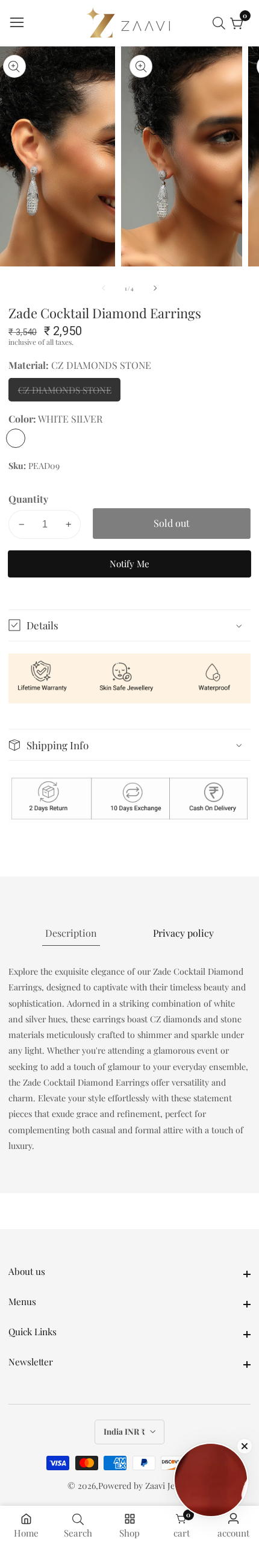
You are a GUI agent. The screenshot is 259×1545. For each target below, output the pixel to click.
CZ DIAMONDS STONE (65, 393)
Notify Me (129, 564)
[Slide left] (103, 288)
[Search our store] (221, 23)
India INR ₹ (125, 1431)
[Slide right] (155, 288)
